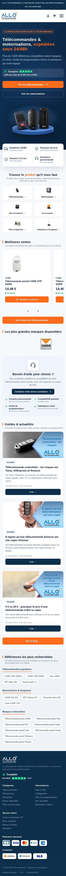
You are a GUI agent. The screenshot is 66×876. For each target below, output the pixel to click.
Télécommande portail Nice (48, 719)
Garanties (6, 828)
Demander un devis (43, 804)
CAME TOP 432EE (36, 676)
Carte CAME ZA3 (12, 703)
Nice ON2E (55, 676)
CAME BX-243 (11, 697)
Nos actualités (41, 801)
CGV (21, 872)
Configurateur (41, 793)
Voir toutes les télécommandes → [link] (33, 320)
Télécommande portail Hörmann (19, 736)
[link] (48, 16)
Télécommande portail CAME (18, 719)
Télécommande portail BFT (17, 725)
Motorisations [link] (8, 793)
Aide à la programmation (46, 797)
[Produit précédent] (28, 311)
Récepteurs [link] (7, 797)
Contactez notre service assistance (31, 391)
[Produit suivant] (38, 311)
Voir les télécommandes (31, 84)
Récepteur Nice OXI (52, 697)
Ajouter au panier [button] (29, 299)
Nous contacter (9, 821)
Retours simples (9, 825)
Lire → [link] (33, 492)
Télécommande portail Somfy (48, 730)
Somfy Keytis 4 (29, 682)
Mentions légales (9, 872)
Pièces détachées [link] (10, 801)
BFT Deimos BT (30, 697)
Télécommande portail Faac (17, 730)
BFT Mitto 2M (11, 682)
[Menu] (61, 16)
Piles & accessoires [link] (11, 804)
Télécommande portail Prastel (18, 742)
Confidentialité (32, 872)
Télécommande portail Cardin (47, 725)
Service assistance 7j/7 (12, 817)
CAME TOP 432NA (13, 676)
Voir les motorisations (33, 93)
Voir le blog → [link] (33, 641)
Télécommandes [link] (9, 790)
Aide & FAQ (40, 790)
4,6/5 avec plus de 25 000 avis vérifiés (20, 73)
